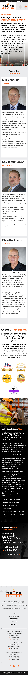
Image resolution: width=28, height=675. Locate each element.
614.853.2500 (11, 547)
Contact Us (8, 1)
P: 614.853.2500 (19, 1)
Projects (14, 619)
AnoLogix (21, 673)
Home (14, 613)
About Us (14, 621)
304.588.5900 (15, 648)
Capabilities (14, 616)
